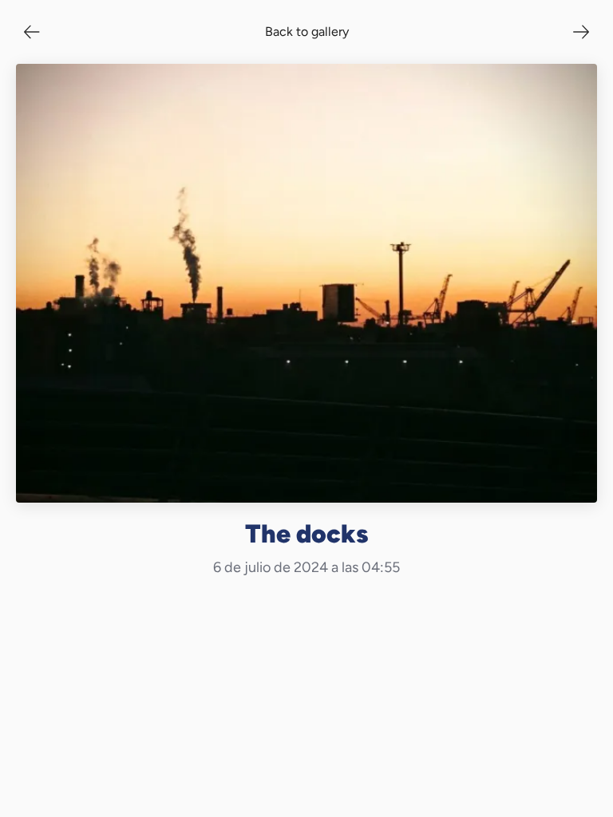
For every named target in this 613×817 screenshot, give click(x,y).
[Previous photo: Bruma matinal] (32, 32)
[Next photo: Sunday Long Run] (581, 32)
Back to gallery (307, 31)
